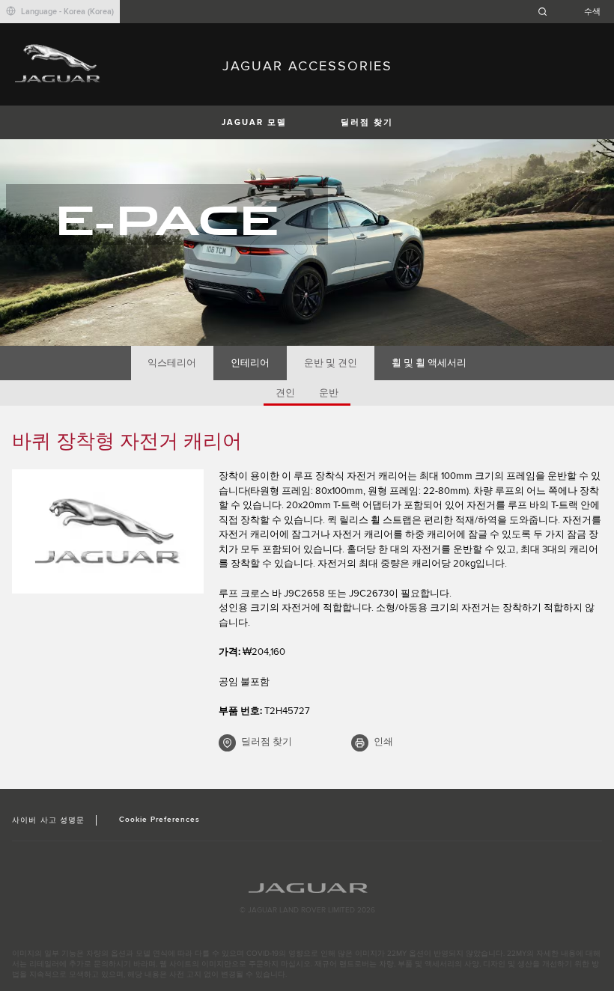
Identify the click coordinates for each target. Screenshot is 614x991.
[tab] (172, 363)
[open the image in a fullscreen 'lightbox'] (108, 531)
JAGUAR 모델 (254, 122)
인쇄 (383, 742)
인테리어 (250, 363)
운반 (328, 393)
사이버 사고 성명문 (48, 820)
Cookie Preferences (160, 819)
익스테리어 (172, 363)
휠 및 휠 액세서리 (429, 363)
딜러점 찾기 (367, 122)
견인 (285, 393)
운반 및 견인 (330, 363)
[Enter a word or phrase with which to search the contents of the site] (573, 11)
